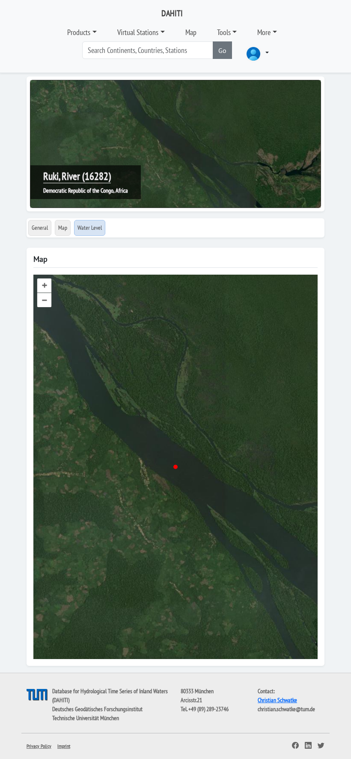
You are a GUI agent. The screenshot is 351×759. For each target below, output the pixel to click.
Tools (224, 32)
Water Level (89, 228)
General (40, 228)
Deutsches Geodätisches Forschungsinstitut (97, 709)
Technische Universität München (85, 718)
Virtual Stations (137, 32)
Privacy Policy (39, 746)
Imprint (63, 746)
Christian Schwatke (277, 700)
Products (78, 32)
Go (222, 50)
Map (190, 32)
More (264, 32)
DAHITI (172, 13)
